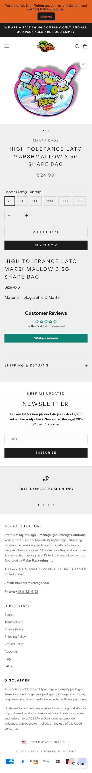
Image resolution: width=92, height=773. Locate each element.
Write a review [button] (46, 338)
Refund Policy (14, 644)
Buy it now (46, 245)
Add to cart (46, 232)
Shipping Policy (15, 637)
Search (9, 615)
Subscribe (46, 452)
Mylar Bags (46, 140)
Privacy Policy (13, 629)
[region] (46, 486)
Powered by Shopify (58, 751)
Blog (7, 659)
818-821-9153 (27, 592)
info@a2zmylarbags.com (32, 583)
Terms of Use (13, 622)
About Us (11, 651)
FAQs (8, 666)
